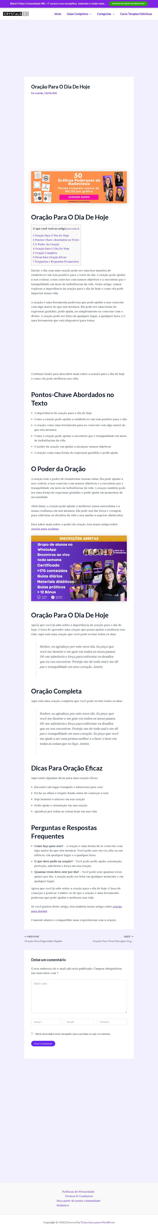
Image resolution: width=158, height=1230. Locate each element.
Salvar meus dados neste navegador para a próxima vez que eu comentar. (72, 1033)
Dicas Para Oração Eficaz (50, 257)
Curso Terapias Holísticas (136, 14)
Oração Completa (45, 253)
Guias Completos (77, 14)
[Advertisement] (79, 54)
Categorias (104, 14)
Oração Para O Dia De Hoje (51, 235)
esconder (72, 228)
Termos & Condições (79, 1196)
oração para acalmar (45, 528)
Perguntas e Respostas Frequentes (56, 261)
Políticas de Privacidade (78, 1191)
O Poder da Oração (46, 244)
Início (57, 14)
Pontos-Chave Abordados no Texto (56, 240)
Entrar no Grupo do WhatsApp (128, 4)
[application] (89, 14)
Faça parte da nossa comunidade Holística (78, 1203)
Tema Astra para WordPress (98, 1222)
